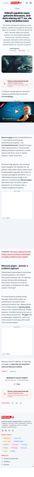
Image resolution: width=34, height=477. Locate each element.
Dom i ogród (7, 441)
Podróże (24, 444)
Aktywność (17, 438)
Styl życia (24, 448)
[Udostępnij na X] (16, 403)
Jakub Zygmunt (14, 48)
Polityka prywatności (11, 458)
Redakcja (7, 461)
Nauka (13, 451)
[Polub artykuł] (28, 50)
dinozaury (13, 371)
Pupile (5, 451)
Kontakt (6, 464)
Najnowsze (7, 438)
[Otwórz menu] (30, 3)
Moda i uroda (19, 441)
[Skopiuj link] (21, 403)
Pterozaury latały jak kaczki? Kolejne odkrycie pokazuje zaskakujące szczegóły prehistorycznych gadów (16, 254)
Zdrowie (6, 444)
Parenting (15, 444)
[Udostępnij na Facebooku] (12, 403)
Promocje (14, 448)
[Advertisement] (17, 204)
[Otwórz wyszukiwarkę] (27, 3)
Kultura (6, 448)
